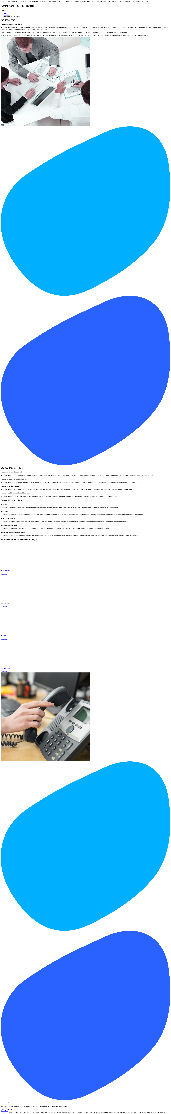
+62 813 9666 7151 (6, 1109)
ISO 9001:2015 (5, 570)
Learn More (4, 574)
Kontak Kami (4, 1111)
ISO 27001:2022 (5, 668)
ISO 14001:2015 (5, 603)
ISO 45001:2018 (5, 635)
